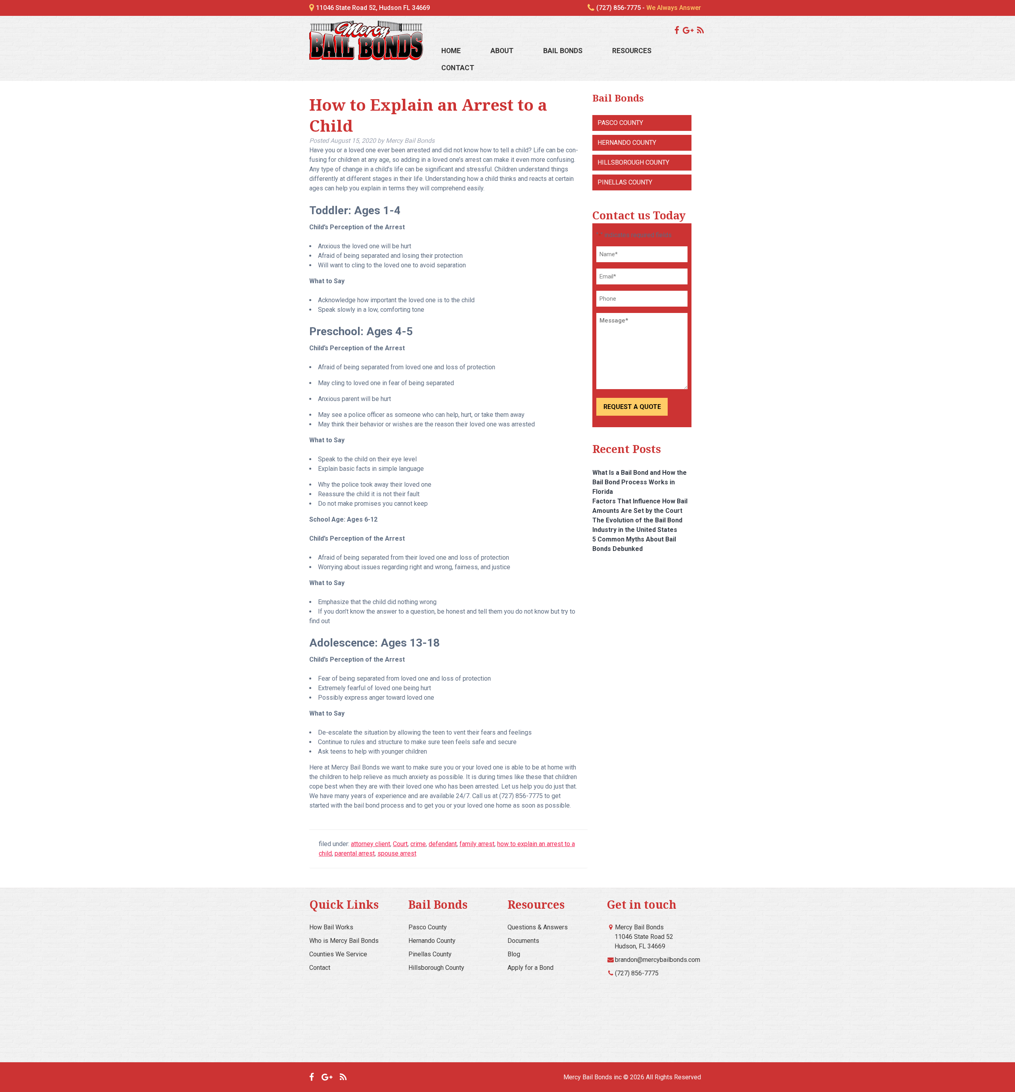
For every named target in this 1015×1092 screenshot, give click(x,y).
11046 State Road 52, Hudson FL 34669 (373, 8)
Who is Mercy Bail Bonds (344, 940)
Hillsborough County (633, 162)
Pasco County (620, 123)
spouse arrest (396, 853)
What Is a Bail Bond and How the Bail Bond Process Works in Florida (639, 482)
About (501, 51)
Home (451, 51)
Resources (631, 51)
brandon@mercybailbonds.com (657, 959)
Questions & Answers (538, 927)
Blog (514, 954)
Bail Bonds (562, 51)
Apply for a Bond (530, 967)
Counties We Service (338, 954)
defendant (443, 844)
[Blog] (701, 30)
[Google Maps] (689, 30)
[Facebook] (677, 30)
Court (400, 844)
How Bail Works (331, 927)
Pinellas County (625, 182)
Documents (523, 940)
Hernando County (627, 142)
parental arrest (355, 853)
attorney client (370, 844)
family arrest (477, 844)
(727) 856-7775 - (648, 8)
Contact (457, 68)
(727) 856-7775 (637, 973)
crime (418, 844)
